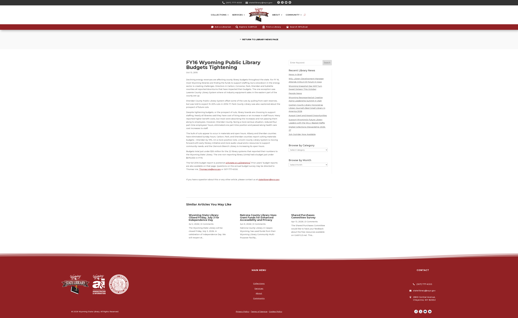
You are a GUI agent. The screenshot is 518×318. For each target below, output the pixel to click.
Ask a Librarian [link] (223, 27)
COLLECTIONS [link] (218, 15)
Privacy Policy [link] (242, 311)
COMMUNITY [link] (292, 15)
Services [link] (259, 288)
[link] (224, 2)
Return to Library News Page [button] (260, 39)
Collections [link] (259, 283)
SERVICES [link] (237, 15)
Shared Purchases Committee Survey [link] (303, 216)
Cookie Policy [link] (275, 311)
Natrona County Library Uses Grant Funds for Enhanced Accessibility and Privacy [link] (258, 217)
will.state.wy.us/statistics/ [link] (238, 163)
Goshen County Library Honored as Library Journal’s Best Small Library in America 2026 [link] (307, 108)
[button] (278, 2)
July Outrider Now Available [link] (302, 134)
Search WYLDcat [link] (299, 27)
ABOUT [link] (276, 15)
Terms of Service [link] (259, 311)
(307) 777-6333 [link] (234, 2)
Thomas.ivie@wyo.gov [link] (210, 169)
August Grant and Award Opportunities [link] (308, 115)
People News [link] (295, 93)
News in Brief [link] (295, 74)
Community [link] (259, 298)
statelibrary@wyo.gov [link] (260, 2)
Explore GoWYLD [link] (248, 27)
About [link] (259, 293)
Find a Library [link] (273, 27)
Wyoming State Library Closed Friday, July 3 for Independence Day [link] (204, 217)
